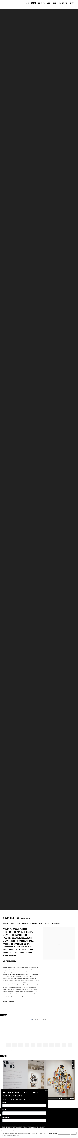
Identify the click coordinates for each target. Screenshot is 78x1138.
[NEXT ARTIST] (61, 924)
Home (27, 3)
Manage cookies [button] (53, 1133)
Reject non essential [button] (64, 1133)
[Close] (46, 1090)
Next (74, 1045)
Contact (71, 3)
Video (48, 3)
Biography (25, 924)
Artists (33, 3)
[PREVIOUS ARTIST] (51, 924)
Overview (5, 924)
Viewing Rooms (63, 3)
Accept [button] (73, 1133)
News (54, 3)
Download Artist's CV (10, 1002)
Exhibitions (41, 3)
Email (4, 1102)
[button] (8, 1045)
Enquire (47, 924)
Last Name (5, 1117)
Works (12, 924)
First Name (5, 1110)
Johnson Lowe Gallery (10, 4)
